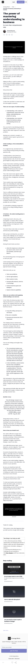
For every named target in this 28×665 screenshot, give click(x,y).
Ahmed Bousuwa (11, 30)
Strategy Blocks (6, 6)
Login (13, 2)
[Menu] (26, 2)
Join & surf (20, 2)
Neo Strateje (9, 553)
